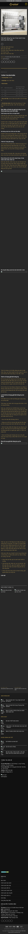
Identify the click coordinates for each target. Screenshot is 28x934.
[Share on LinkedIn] (14, 62)
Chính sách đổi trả (5, 888)
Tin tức (18, 928)
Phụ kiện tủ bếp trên (15, 36)
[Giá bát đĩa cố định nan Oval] (7, 637)
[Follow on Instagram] (4, 921)
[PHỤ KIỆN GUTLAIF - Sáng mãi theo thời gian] (14, 4)
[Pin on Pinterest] (11, 62)
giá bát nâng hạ (6, 58)
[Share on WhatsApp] (2, 62)
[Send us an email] (9, 921)
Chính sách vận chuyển (6, 893)
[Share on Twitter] (7, 62)
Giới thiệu (3, 898)
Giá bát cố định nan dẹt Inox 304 (20, 689)
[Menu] (2, 4)
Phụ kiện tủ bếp (5, 36)
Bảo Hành (3, 880)
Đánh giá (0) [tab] (4, 72)
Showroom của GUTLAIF (9, 928)
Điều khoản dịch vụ (5, 895)
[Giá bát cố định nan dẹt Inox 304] (21, 637)
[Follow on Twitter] (7, 921)
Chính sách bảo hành (6, 883)
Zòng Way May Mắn (6, 900)
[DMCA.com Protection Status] (5, 872)
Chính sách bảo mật (6, 885)
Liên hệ (22, 928)
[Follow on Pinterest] (11, 921)
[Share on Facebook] (4, 62)
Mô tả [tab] (2, 69)
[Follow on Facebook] (2, 921)
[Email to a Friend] (9, 62)
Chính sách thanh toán (6, 890)
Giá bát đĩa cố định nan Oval (7, 688)
